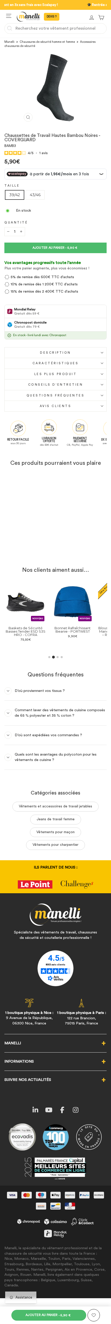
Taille (12, 185)
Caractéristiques (56, 363)
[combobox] (55, 28)
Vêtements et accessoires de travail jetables (55, 806)
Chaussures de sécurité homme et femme (47, 41)
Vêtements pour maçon (55, 832)
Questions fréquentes (56, 395)
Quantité (16, 222)
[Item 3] (58, 657)
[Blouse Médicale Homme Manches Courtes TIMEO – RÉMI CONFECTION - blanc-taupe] (107, 646)
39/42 (14, 195)
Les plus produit (55, 374)
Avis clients (55, 406)
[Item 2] (53, 657)
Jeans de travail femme (56, 819)
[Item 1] (49, 657)
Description (55, 352)
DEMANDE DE (51, 17)
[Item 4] (62, 657)
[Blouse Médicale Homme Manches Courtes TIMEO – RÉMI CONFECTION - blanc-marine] (101, 646)
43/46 (35, 195)
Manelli (9, 41)
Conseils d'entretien (55, 384)
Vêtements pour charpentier (55, 845)
